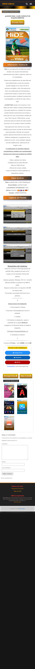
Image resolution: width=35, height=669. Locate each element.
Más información (17, 502)
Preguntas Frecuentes (18, 488)
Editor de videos (14, 11)
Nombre (4, 461)
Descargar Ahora (17, 22)
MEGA (18, 362)
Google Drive (18, 352)
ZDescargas (22, 508)
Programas (6, 11)
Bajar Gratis (25, 376)
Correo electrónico (6, 467)
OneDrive (18, 357)
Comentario (5, 443)
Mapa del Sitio (17, 491)
